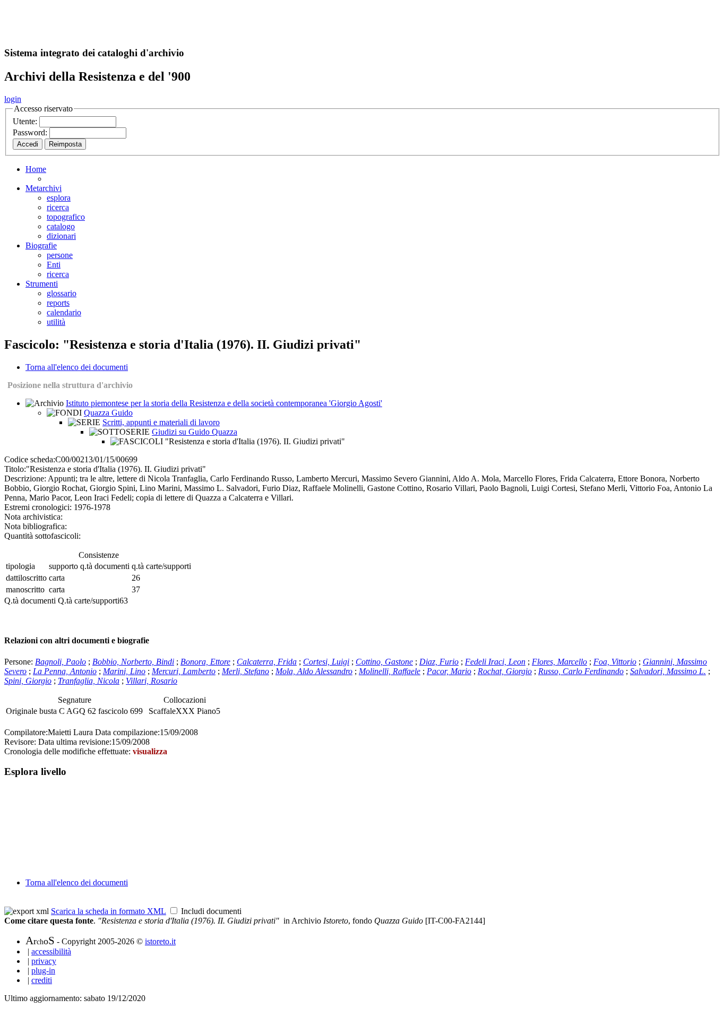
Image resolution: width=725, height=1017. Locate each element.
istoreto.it (160, 941)
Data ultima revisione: (74, 741)
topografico (66, 216)
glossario (61, 293)
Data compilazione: (127, 732)
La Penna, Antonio (65, 671)
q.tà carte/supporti (161, 566)
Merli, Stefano (245, 671)
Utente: (26, 121)
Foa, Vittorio (614, 661)
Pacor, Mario (449, 671)
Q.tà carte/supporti (88, 600)
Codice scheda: (29, 459)
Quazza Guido (108, 412)
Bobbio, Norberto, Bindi (133, 661)
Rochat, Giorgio (505, 671)
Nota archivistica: (33, 516)
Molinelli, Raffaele (389, 671)
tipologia (20, 566)
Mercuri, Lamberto (183, 671)
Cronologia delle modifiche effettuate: (68, 751)
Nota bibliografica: (35, 526)
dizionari (61, 235)
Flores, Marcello (559, 661)
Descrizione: (25, 478)
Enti (54, 264)
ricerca (58, 207)
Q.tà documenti (30, 600)
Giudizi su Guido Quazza (194, 431)
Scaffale (162, 711)
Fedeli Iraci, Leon (495, 661)
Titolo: (15, 468)
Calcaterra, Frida (267, 661)
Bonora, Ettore (205, 661)
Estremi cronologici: (38, 507)
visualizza (150, 751)
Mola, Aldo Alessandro (313, 671)
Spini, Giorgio (27, 680)
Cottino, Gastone (384, 661)
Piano (206, 711)
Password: (31, 132)
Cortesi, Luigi (326, 661)
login (12, 99)
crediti (41, 980)
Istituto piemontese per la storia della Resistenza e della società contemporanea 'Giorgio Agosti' (224, 403)
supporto (63, 566)
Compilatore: (26, 732)
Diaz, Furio (439, 661)
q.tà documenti (105, 566)
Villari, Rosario (151, 680)
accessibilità (51, 951)
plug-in (43, 970)
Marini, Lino (124, 671)
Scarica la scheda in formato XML (108, 911)
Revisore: (20, 741)
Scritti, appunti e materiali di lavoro (161, 422)
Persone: (19, 661)
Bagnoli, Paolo (60, 661)
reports (58, 302)
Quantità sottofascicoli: (42, 535)
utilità (56, 321)
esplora (59, 197)
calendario (64, 312)
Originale (22, 711)
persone (60, 255)
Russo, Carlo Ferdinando (581, 671)
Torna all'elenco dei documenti (76, 367)
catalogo (61, 226)
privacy (43, 961)
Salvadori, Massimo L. (668, 671)
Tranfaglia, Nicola (88, 680)
